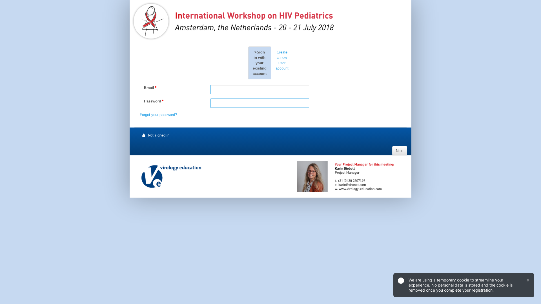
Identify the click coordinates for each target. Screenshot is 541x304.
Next (399, 151)
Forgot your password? (158, 115)
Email (149, 88)
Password (152, 101)
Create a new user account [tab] (282, 60)
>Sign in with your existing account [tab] (260, 63)
